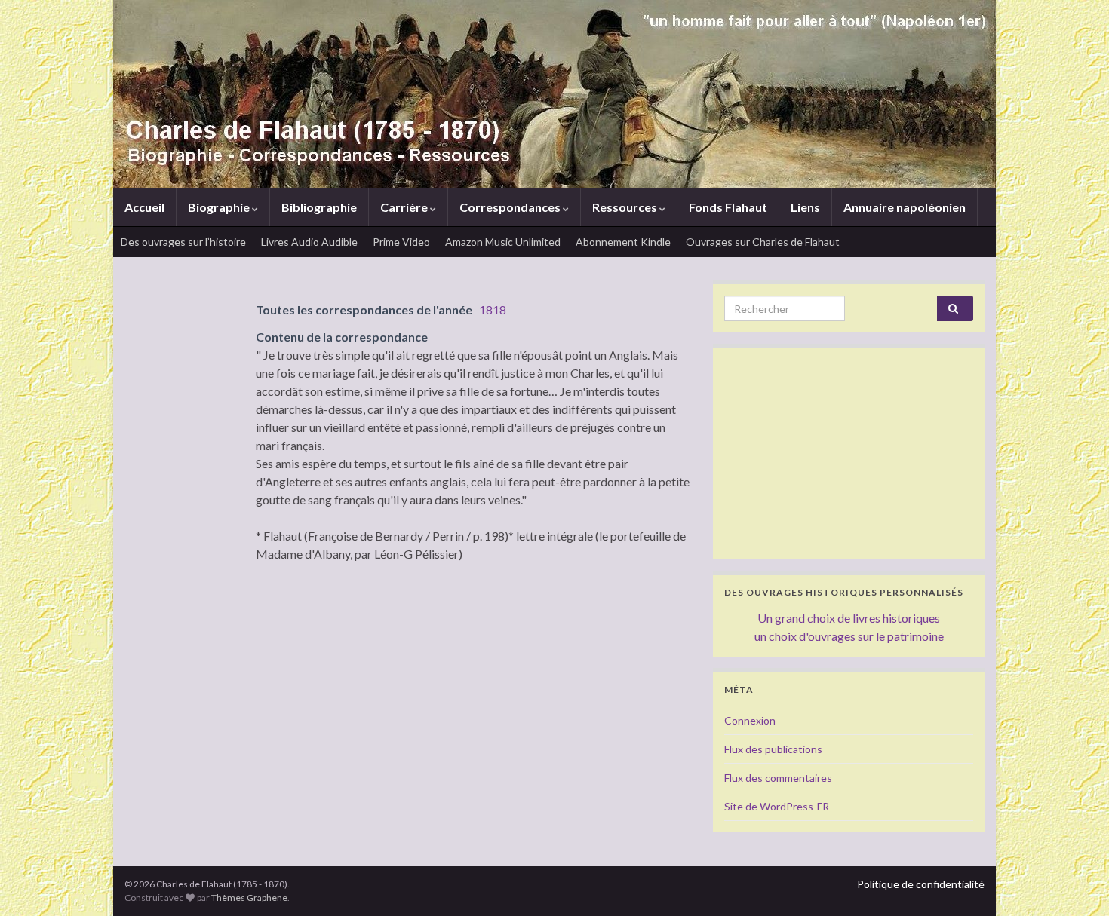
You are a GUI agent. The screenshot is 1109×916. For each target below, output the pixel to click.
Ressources (625, 207)
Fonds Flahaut (728, 207)
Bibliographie (319, 207)
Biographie (220, 207)
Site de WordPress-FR (776, 806)
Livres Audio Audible (309, 241)
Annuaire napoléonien (904, 207)
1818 (492, 309)
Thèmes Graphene (249, 897)
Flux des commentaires (778, 777)
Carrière (405, 207)
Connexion (750, 720)
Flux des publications (773, 749)
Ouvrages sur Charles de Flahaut (763, 241)
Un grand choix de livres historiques (848, 618)
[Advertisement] (848, 454)
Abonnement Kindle (623, 241)
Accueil (144, 207)
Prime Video (401, 241)
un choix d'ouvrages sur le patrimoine (849, 636)
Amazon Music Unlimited (503, 241)
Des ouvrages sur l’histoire (183, 241)
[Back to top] (1075, 882)
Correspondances (511, 207)
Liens (805, 207)
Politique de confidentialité (921, 884)
